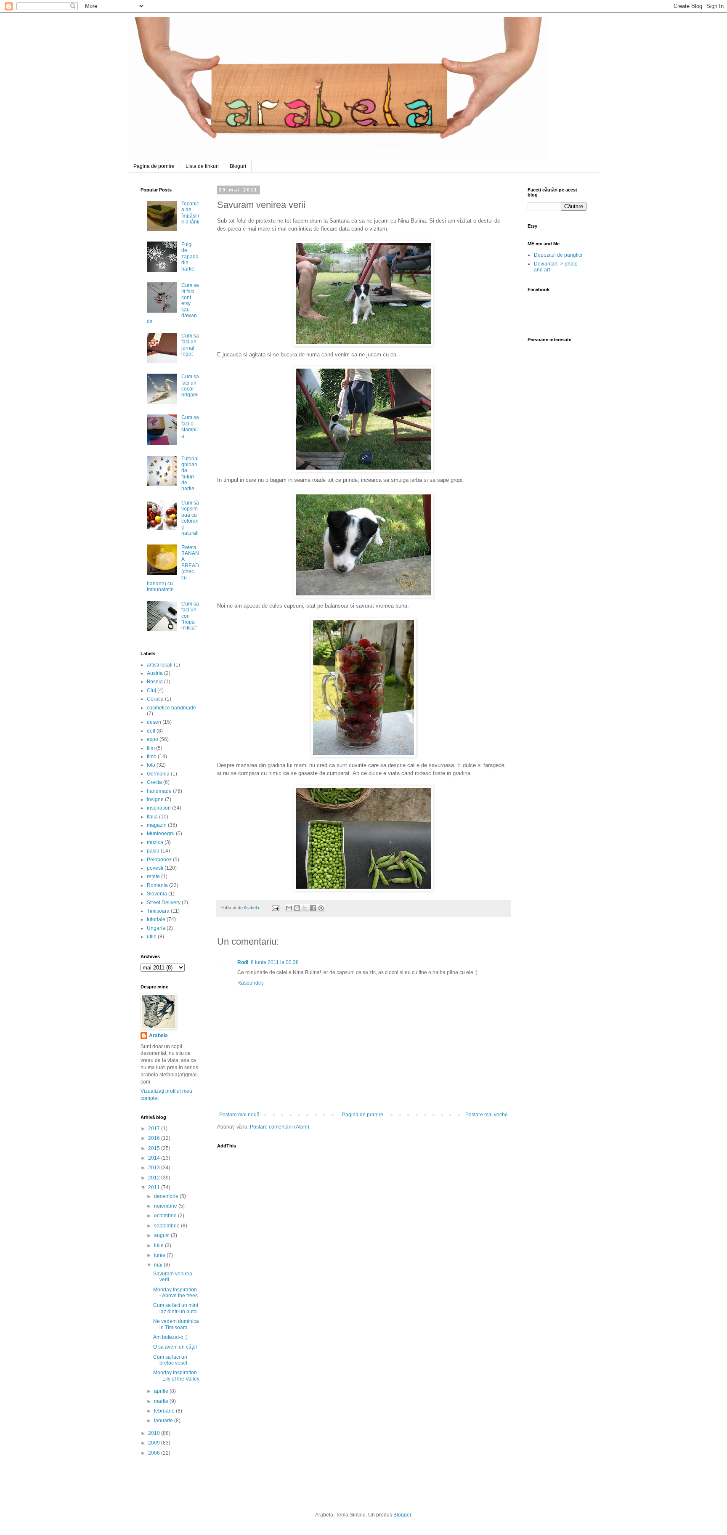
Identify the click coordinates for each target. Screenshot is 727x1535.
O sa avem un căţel (175, 1347)
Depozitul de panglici (558, 255)
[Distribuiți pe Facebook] (313, 908)
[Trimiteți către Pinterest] (321, 908)
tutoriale (156, 919)
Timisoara (158, 911)
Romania (157, 885)
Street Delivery (163, 903)
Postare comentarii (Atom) (279, 1127)
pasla (153, 851)
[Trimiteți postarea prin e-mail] (275, 907)
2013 (154, 1168)
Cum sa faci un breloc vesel (170, 1360)
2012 (154, 1178)
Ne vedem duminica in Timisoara (176, 1324)
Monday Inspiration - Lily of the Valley (176, 1375)
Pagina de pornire (154, 166)
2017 (154, 1128)
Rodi (242, 962)
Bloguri (238, 166)
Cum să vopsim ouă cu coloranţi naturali (190, 518)
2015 (154, 1148)
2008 (154, 1453)
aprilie (162, 1391)
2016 (154, 1138)
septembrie (167, 1226)
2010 (154, 1433)
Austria (155, 673)
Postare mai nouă (239, 1115)
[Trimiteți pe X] (305, 908)
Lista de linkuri (202, 166)
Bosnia (155, 682)
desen (154, 722)
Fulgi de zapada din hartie (190, 257)
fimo (152, 757)
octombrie (166, 1216)
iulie (159, 1245)
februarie (165, 1411)
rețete (153, 876)
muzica (155, 842)
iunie (160, 1255)
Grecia (154, 782)
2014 (154, 1158)
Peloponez (159, 860)
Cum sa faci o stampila (190, 426)
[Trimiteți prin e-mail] (289, 908)
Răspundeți (250, 983)
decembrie (167, 1196)
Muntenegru (161, 834)
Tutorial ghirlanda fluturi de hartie (190, 474)
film (151, 748)
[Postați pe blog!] (297, 908)
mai (159, 1265)
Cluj (151, 690)
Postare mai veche (486, 1115)
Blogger (402, 1515)
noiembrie (166, 1206)
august (162, 1235)
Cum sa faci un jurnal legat (190, 345)
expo (152, 739)
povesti (155, 868)
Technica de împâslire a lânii (190, 213)
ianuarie (164, 1420)
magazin (157, 825)
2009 (154, 1443)
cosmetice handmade (171, 708)
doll (151, 731)
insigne (155, 799)
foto (151, 765)
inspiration (159, 808)
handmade (159, 791)
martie (162, 1401)
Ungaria (156, 928)
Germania (158, 774)
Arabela (129, 26)
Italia (152, 817)
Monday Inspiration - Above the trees (175, 1293)
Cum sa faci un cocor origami (190, 386)
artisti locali (159, 665)
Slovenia (157, 894)
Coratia (155, 699)
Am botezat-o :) (170, 1337)
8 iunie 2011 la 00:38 (275, 962)
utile (152, 937)
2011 (154, 1187)
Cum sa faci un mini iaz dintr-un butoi (175, 1308)
